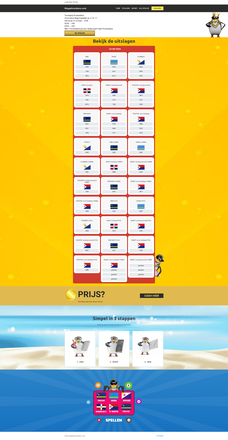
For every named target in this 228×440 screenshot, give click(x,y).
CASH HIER (151, 295)
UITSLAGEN (126, 8)
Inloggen (157, 8)
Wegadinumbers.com (75, 8)
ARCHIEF (134, 8)
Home (118, 8)
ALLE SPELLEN (144, 8)
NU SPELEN (80, 33)
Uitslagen (160, 436)
